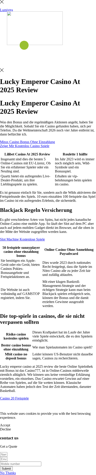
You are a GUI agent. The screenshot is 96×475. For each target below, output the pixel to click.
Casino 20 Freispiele (14, 398)
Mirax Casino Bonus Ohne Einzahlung (27, 142)
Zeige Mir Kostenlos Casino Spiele (24, 146)
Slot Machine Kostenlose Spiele (22, 239)
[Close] (2, 2)
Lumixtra (6, 10)
